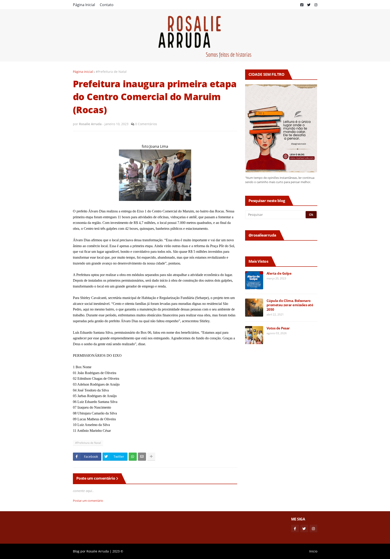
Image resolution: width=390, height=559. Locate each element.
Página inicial (83, 71)
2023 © (117, 551)
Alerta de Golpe (279, 273)
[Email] (142, 457)
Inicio (313, 551)
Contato (107, 4)
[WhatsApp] (133, 457)
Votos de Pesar (278, 328)
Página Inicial (84, 4)
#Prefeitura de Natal (111, 71)
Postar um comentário (88, 501)
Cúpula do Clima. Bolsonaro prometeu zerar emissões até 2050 (290, 305)
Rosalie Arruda (97, 551)
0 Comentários (146, 124)
